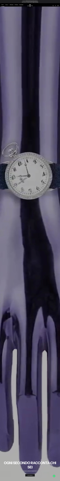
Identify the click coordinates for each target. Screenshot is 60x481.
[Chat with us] (54, 476)
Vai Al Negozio (30, 475)
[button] (21, 1)
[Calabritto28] (30, 5)
